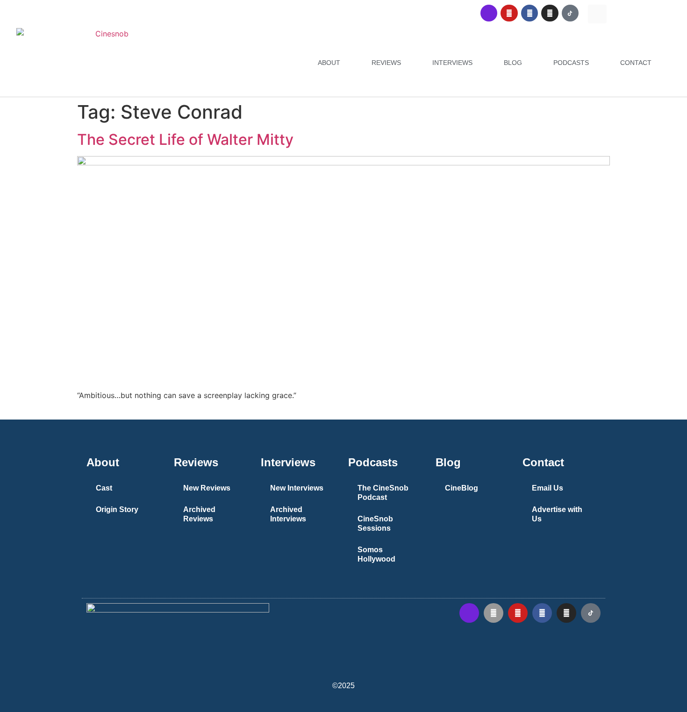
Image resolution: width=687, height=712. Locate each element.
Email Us (547, 488)
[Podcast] (488, 13)
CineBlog (461, 488)
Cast (104, 488)
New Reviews (206, 488)
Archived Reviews (199, 514)
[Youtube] (509, 13)
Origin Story (117, 509)
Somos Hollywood (376, 554)
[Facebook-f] (542, 613)
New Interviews (296, 488)
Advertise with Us (557, 514)
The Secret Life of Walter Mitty (185, 139)
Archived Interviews (288, 514)
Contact (635, 62)
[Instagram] (549, 13)
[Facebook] (529, 13)
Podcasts (571, 62)
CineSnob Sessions (375, 523)
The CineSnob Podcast (383, 492)
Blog (513, 62)
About (329, 62)
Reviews (386, 62)
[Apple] (493, 613)
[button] (597, 14)
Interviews (452, 62)
